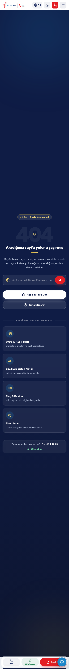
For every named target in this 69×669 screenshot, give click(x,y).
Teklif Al (53, 662)
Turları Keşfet (34, 305)
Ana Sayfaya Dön (34, 294)
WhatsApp (36, 449)
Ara (11, 662)
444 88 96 (50, 444)
